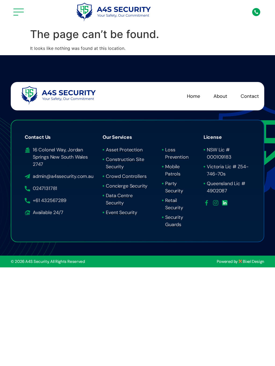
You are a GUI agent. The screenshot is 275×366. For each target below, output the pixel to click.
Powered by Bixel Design (240, 261)
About (220, 96)
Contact (250, 96)
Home (193, 96)
